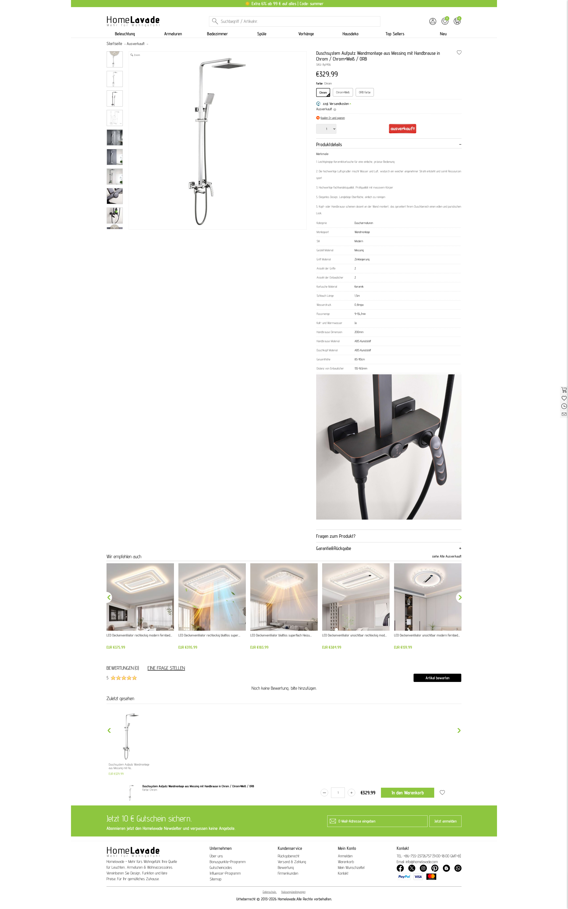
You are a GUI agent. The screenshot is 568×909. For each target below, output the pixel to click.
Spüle (261, 33)
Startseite (114, 43)
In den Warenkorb (408, 792)
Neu (443, 33)
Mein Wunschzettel (351, 867)
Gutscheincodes (221, 867)
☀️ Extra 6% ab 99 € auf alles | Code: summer (284, 3)
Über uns (216, 856)
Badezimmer (217, 33)
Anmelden (345, 856)
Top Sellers (395, 33)
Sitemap (215, 879)
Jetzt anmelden (445, 821)
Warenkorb (346, 861)
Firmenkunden (288, 873)
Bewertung (286, 867)
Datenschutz (269, 891)
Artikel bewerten (438, 677)
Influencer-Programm (225, 873)
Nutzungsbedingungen (293, 891)
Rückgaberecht (288, 856)
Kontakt (343, 873)
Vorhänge (306, 33)
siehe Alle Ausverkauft (447, 556)
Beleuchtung (125, 33)
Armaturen (173, 33)
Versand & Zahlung (292, 861)
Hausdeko (351, 33)
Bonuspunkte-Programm (228, 861)
